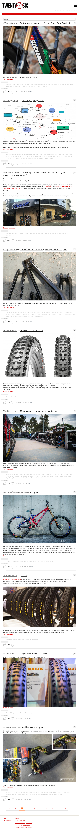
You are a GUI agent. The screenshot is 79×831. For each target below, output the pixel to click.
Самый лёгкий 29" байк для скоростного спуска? (43, 249)
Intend (13, 314)
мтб (7, 639)
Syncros (17, 314)
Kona (66, 154)
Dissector (14, 397)
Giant (40, 154)
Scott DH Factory (28, 312)
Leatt (12, 156)
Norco (8, 156)
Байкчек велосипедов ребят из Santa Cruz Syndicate (45, 23)
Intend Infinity (63, 312)
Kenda (45, 154)
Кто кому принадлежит (33, 100)
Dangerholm (37, 312)
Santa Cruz (15, 84)
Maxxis (46, 84)
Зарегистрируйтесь (60, 11)
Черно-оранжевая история (14, 561)
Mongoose (24, 158)
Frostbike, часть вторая (31, 727)
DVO (24, 478)
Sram (55, 474)
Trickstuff (37, 314)
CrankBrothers (51, 314)
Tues (61, 474)
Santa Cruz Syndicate (26, 84)
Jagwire (55, 794)
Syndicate (9, 478)
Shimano (56, 84)
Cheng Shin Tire (34, 561)
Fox (10, 86)
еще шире (33, 713)
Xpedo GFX (52, 792)
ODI (7, 86)
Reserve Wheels (39, 84)
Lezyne (64, 792)
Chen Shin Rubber (45, 561)
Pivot (16, 156)
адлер (54, 233)
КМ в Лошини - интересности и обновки (38, 411)
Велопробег (9, 492)
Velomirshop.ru (10, 575)
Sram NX (22, 792)
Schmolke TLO (25, 314)
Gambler (30, 474)
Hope (30, 156)
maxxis (67, 233)
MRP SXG (29, 792)
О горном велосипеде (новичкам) (24, 823)
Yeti (14, 138)
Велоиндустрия (10, 100)
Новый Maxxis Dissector (31, 330)
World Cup (9, 474)
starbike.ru (9, 233)
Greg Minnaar (17, 86)
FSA (60, 794)
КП (42, 233)
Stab (38, 474)
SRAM (59, 314)
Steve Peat (32, 86)
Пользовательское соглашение (23, 827)
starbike (15, 233)
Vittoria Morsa (44, 792)
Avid (71, 474)
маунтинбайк (13, 639)
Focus (46, 158)
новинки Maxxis (19, 713)
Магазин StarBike (11, 172)
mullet (38, 86)
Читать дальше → (9, 79)
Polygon (36, 476)
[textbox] (39, 19)
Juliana (51, 158)
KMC (17, 792)
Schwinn (8, 158)
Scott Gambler (17, 312)
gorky (62, 233)
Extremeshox (29, 476)
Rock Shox (49, 474)
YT (58, 474)
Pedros (59, 792)
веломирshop (34, 639)
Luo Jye (54, 561)
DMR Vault (35, 792)
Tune (32, 314)
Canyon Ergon (30, 478)
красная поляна (35, 233)
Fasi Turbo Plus (70, 314)
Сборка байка (10, 23)
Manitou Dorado (43, 794)
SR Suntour (43, 476)
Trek (7, 476)
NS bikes (50, 476)
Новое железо (10, 330)
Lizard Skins (69, 84)
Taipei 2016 (9, 713)
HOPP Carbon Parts (12, 316)
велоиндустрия (11, 154)
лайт (32, 316)
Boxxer (43, 474)
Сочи (58, 233)
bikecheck (44, 86)
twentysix (21, 639)
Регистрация (7, 820)
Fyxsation (19, 794)
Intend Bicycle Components (50, 312)
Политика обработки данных (22, 825)
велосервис (10, 235)
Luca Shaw (25, 86)
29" (7, 312)
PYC (63, 314)
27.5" (10, 312)
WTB (31, 794)
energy (21, 233)
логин (75, 11)
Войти (5, 818)
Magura (40, 156)
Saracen (25, 156)
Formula (16, 476)
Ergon (35, 794)
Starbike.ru (48, 186)
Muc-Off (59, 156)
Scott (25, 474)
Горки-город (47, 233)
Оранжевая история (28, 492)
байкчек (8, 84)
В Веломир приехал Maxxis (12, 579)
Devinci (35, 156)
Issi (14, 792)
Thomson (26, 794)
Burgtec (62, 84)
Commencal (66, 156)
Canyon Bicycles (52, 154)
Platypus (8, 794)
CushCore (27, 316)
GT (72, 156)
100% (14, 794)
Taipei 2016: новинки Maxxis (33, 653)
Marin (54, 156)
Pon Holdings (16, 158)
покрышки (26, 397)
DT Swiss (61, 154)
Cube (70, 154)
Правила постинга (20, 820)
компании (20, 154)
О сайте (17, 818)
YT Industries (48, 156)
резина (20, 397)
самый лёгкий (39, 316)
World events (9, 411)
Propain (22, 476)
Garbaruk (44, 314)
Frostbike (9, 792)
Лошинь (15, 474)
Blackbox (66, 474)
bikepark (26, 233)
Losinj (51, 84)
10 (65, 808)
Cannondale (32, 158)
